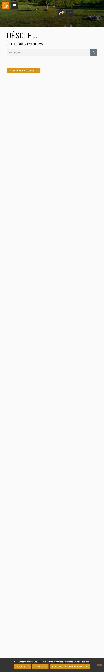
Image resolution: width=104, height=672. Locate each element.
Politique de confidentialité (69, 666)
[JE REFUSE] (99, 665)
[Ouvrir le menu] (14, 5)
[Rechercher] (93, 52)
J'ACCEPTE (22, 666)
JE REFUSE (40, 666)
